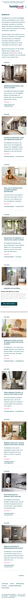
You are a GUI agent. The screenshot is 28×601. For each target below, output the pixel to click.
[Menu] (25, 7)
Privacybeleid (5, 587)
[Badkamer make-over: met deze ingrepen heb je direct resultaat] (14, 430)
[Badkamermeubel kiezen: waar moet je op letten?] (14, 74)
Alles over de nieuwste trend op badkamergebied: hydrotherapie (13, 189)
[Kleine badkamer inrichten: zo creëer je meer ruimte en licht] (14, 380)
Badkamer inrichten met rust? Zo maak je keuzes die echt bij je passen (13, 342)
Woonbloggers (20, 583)
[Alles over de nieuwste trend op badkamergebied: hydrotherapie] (14, 176)
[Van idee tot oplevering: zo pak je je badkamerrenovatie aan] (14, 125)
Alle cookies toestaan (9, 303)
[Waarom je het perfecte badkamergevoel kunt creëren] (14, 534)
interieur (15, 53)
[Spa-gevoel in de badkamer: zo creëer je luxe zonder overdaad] (14, 226)
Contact (12, 583)
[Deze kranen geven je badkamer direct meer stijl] (14, 482)
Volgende (21, 575)
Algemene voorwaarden (15, 585)
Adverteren (5, 583)
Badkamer (6, 62)
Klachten (4, 585)
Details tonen (6, 307)
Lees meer (7, 102)
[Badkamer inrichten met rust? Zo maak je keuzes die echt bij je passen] (14, 328)
